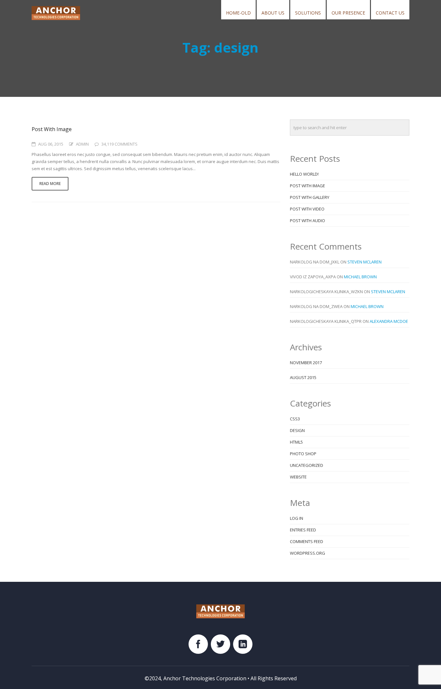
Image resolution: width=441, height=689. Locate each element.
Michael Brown (360, 277)
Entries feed (303, 530)
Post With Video (307, 209)
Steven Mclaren (364, 262)
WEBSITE (298, 477)
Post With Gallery (309, 197)
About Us (273, 13)
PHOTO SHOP (303, 454)
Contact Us (390, 13)
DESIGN (297, 430)
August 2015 (303, 377)
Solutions (308, 13)
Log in (296, 518)
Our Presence (348, 13)
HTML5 (296, 442)
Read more (50, 183)
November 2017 (306, 362)
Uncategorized (306, 465)
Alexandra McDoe (389, 321)
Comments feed (306, 541)
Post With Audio (307, 220)
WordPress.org (307, 553)
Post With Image (52, 129)
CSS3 (295, 419)
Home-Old (238, 13)
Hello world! (304, 174)
